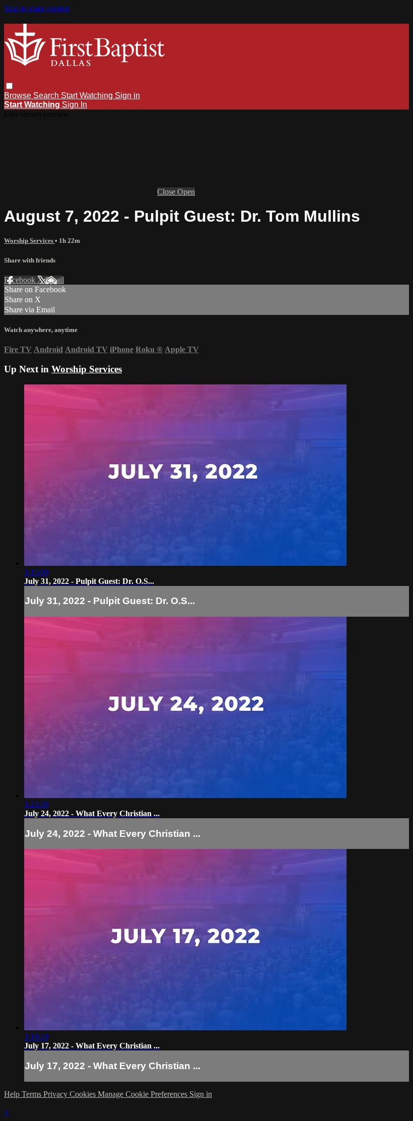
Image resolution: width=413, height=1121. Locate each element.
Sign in (127, 95)
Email (54, 280)
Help (13, 1094)
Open (186, 191)
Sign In (74, 104)
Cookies (84, 1094)
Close (167, 191)
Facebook (20, 280)
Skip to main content (37, 8)
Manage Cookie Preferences (143, 1094)
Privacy (56, 1094)
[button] (9, 86)
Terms (32, 1094)
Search (47, 95)
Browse (18, 95)
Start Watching (88, 95)
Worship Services (29, 240)
